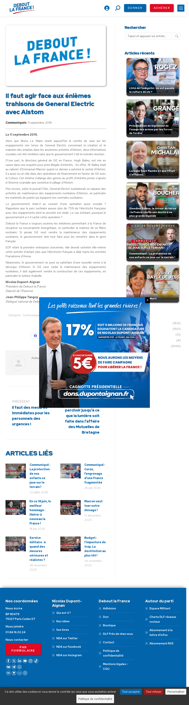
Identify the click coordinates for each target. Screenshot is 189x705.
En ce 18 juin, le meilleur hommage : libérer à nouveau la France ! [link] (40, 512)
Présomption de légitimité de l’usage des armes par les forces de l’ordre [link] (151, 129)
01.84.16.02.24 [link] (15, 632)
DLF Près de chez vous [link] (118, 634)
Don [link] (106, 617)
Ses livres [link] (62, 630)
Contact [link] (108, 642)
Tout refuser (153, 692)
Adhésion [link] (109, 608)
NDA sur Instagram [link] (69, 655)
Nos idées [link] (63, 621)
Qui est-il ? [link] (63, 613)
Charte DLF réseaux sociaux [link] (163, 619)
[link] (180, 8)
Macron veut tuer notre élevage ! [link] (93, 505)
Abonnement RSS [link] (161, 643)
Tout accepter (131, 692)
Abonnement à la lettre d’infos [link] (161, 632)
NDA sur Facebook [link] (68, 647)
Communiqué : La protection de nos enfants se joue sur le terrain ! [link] (40, 476)
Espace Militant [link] (160, 608)
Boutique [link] (109, 625)
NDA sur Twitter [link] (67, 638)
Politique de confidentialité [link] (113, 653)
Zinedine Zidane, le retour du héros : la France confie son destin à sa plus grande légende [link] (152, 212)
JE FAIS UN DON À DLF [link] (94, 683)
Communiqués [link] (16, 123)
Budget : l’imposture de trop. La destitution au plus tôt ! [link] (95, 546)
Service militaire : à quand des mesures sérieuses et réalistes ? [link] (39, 549)
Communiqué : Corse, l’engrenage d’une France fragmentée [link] (94, 473)
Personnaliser (175, 692)
